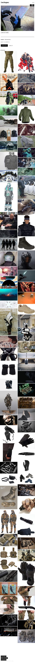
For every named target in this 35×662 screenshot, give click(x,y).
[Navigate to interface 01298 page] (8, 234)
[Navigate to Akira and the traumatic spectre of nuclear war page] (8, 282)
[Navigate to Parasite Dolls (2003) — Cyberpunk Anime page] (8, 342)
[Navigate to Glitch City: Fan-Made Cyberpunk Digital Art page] (8, 631)
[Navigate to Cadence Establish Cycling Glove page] (8, 354)
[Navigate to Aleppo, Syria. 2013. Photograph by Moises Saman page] (8, 295)
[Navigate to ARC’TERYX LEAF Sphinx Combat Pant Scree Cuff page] (8, 609)
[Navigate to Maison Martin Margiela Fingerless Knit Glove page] (8, 452)
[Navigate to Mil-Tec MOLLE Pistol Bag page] (8, 620)
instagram (3, 659)
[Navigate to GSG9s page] (8, 176)
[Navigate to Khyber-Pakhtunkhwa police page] (8, 244)
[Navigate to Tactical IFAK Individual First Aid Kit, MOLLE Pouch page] (8, 558)
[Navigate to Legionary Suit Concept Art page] (8, 197)
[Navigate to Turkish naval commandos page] (8, 121)
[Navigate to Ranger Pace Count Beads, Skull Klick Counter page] (8, 588)
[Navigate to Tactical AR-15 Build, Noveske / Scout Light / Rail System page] (8, 576)
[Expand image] (15, 71)
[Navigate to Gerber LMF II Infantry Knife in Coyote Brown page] (8, 540)
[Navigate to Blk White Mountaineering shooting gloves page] (8, 369)
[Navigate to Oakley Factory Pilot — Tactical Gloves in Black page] (8, 434)
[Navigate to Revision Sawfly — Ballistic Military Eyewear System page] (8, 479)
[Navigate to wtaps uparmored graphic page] (8, 82)
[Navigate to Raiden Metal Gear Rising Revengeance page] (8, 420)
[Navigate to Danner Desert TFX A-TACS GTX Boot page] (8, 497)
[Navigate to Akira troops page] (8, 271)
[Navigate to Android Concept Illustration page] (8, 403)
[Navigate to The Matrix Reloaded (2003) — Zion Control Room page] (8, 304)
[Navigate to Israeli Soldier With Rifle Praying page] (8, 322)
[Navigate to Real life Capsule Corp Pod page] (8, 146)
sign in (11, 45)
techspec (5, 3)
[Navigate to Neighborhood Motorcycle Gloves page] (8, 384)
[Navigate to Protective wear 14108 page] (8, 98)
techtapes (3, 656)
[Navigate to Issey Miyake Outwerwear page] (8, 134)
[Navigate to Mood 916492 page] (8, 258)
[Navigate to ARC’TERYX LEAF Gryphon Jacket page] (8, 599)
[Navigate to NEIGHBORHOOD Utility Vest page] (8, 161)
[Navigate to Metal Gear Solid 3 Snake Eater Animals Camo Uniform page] (8, 521)
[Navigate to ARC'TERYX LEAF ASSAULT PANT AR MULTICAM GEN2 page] (8, 62)
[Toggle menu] (33, 2)
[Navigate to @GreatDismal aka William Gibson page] (8, 221)
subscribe (4, 45)
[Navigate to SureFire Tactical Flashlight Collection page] (8, 468)
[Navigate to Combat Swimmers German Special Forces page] (8, 110)
